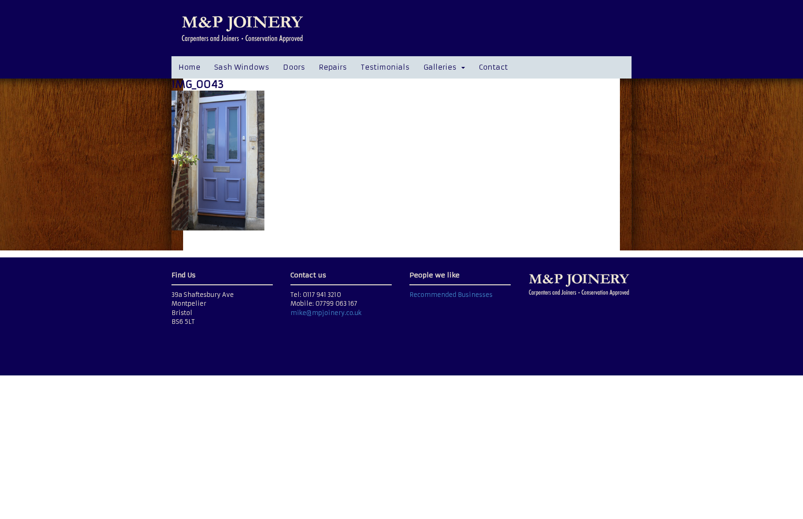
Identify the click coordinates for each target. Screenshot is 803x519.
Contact (493, 67)
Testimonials (385, 67)
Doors (294, 67)
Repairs (333, 67)
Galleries (439, 67)
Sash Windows (241, 67)
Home (189, 67)
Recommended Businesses (451, 295)
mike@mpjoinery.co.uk (326, 313)
